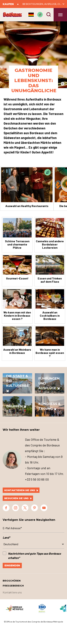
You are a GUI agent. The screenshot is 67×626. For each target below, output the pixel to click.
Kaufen (8, 4)
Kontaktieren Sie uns (19, 490)
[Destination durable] (40, 14)
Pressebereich (13, 585)
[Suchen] (48, 14)
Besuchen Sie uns (16, 498)
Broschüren (12, 580)
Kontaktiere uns (12, 592)
